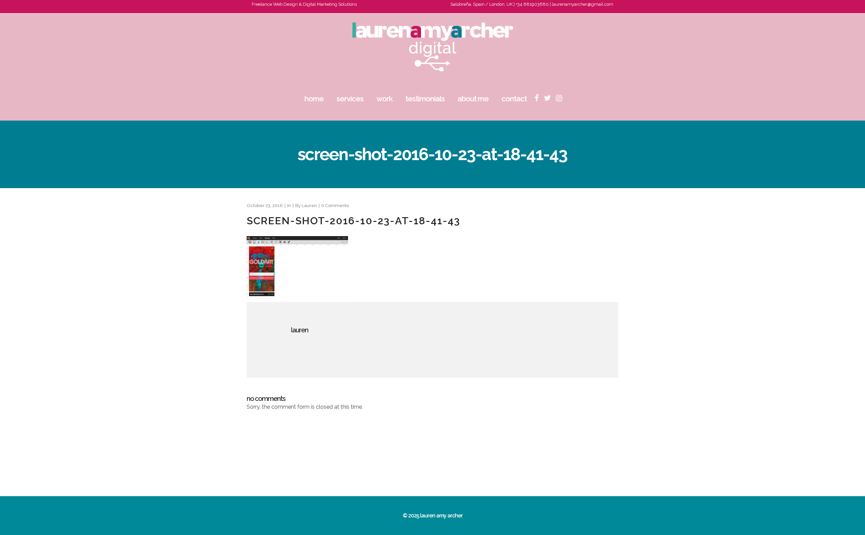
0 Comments (335, 205)
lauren (309, 205)
